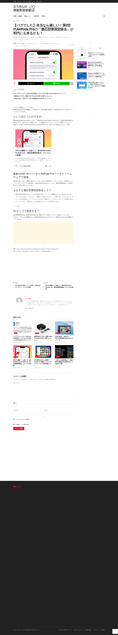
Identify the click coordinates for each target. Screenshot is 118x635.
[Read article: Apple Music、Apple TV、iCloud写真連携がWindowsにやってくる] (64, 328)
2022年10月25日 (17, 342)
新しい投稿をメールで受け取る (21, 424)
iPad (16, 333)
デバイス (52, 43)
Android (36, 16)
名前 (15, 403)
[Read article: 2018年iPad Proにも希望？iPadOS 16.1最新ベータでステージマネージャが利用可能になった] (43, 351)
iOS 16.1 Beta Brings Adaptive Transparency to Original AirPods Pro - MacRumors (38, 249)
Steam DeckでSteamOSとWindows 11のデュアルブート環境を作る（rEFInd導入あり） (96, 64)
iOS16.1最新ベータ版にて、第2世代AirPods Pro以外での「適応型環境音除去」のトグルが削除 (22, 362)
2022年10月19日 (38, 342)
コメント (16, 383)
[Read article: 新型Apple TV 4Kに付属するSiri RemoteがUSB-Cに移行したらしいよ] (43, 328)
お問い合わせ (39, 1)
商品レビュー (27, 16)
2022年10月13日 (59, 342)
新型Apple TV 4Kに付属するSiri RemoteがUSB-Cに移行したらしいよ (33, 96)
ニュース (56, 43)
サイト (46, 410)
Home (15, 16)
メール (15, 410)
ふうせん (23, 43)
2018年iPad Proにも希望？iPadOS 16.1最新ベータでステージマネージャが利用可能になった (43, 362)
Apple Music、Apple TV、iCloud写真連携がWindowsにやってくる (32, 98)
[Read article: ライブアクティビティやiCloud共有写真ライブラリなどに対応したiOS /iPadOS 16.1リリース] (22, 328)
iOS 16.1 (37, 251)
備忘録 (20, 16)
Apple (43, 16)
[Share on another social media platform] (71, 83)
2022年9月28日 (38, 367)
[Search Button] (104, 16)
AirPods (23, 20)
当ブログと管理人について (29, 1)
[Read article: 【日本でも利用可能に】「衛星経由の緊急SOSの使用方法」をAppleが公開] (64, 351)
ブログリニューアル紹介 (99, 630)
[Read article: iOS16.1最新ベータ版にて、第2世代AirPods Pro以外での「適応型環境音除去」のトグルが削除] (22, 351)
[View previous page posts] (42, 102)
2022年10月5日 (17, 367)
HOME (14, 1)
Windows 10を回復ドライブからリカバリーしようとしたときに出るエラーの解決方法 (96, 75)
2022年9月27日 (59, 365)
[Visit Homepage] (24, 8)
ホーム (14, 20)
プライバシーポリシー (78, 630)
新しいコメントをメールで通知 (21, 419)
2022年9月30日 (31, 43)
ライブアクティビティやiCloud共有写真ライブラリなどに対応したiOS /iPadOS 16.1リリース (39, 93)
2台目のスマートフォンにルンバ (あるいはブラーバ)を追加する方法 (96, 54)
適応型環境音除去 (46, 251)
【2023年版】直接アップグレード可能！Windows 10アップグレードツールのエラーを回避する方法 (96, 85)
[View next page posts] (45, 102)
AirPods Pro (26, 251)
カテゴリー (19, 1)
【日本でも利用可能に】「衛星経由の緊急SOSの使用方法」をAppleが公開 (64, 362)
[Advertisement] (75, 8)
